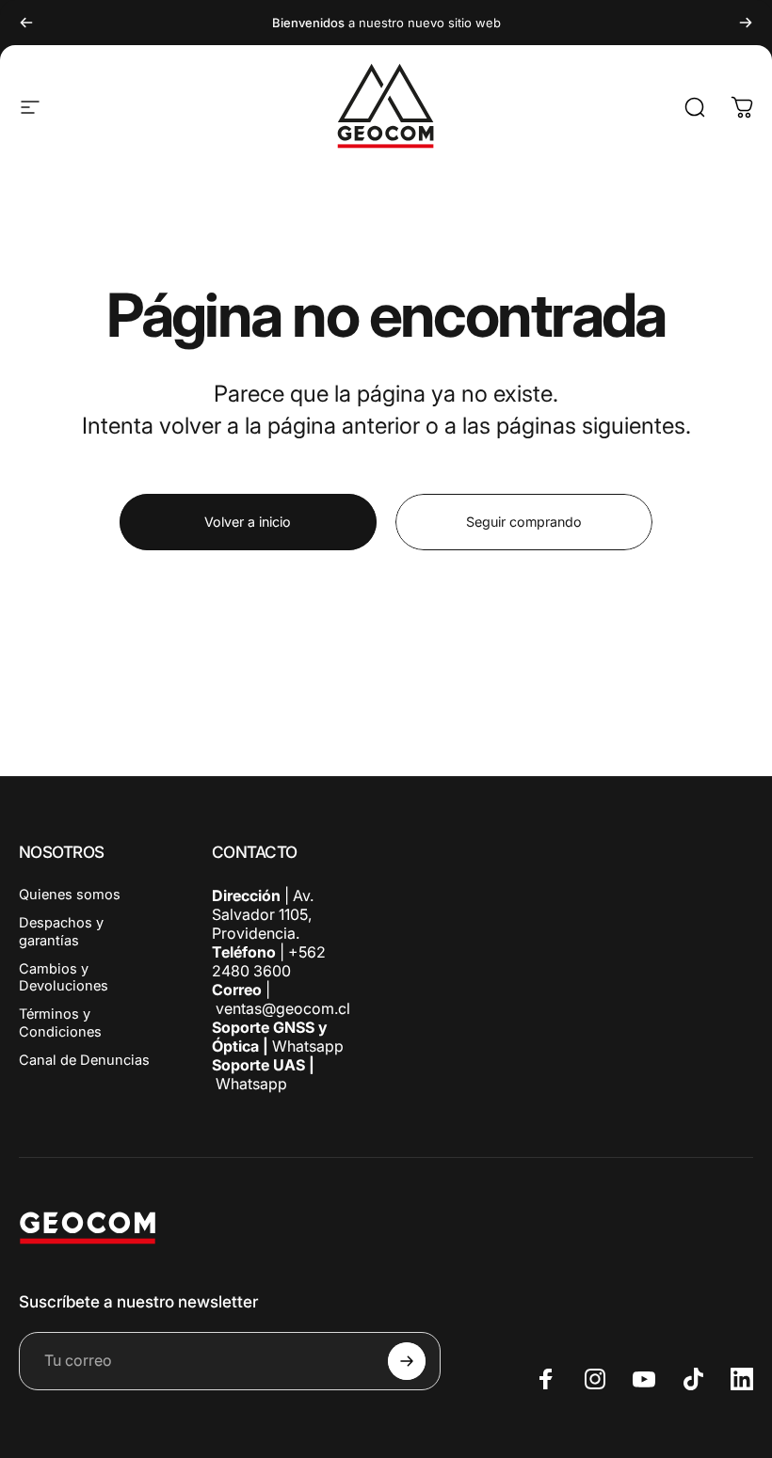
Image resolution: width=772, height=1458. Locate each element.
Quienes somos (70, 894)
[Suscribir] (407, 1361)
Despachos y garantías (61, 931)
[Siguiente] (745, 22)
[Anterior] (26, 22)
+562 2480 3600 (269, 961)
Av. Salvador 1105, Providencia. (263, 914)
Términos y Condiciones (60, 1022)
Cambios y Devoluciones (63, 977)
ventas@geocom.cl (283, 1008)
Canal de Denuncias (84, 1060)
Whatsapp (306, 1046)
